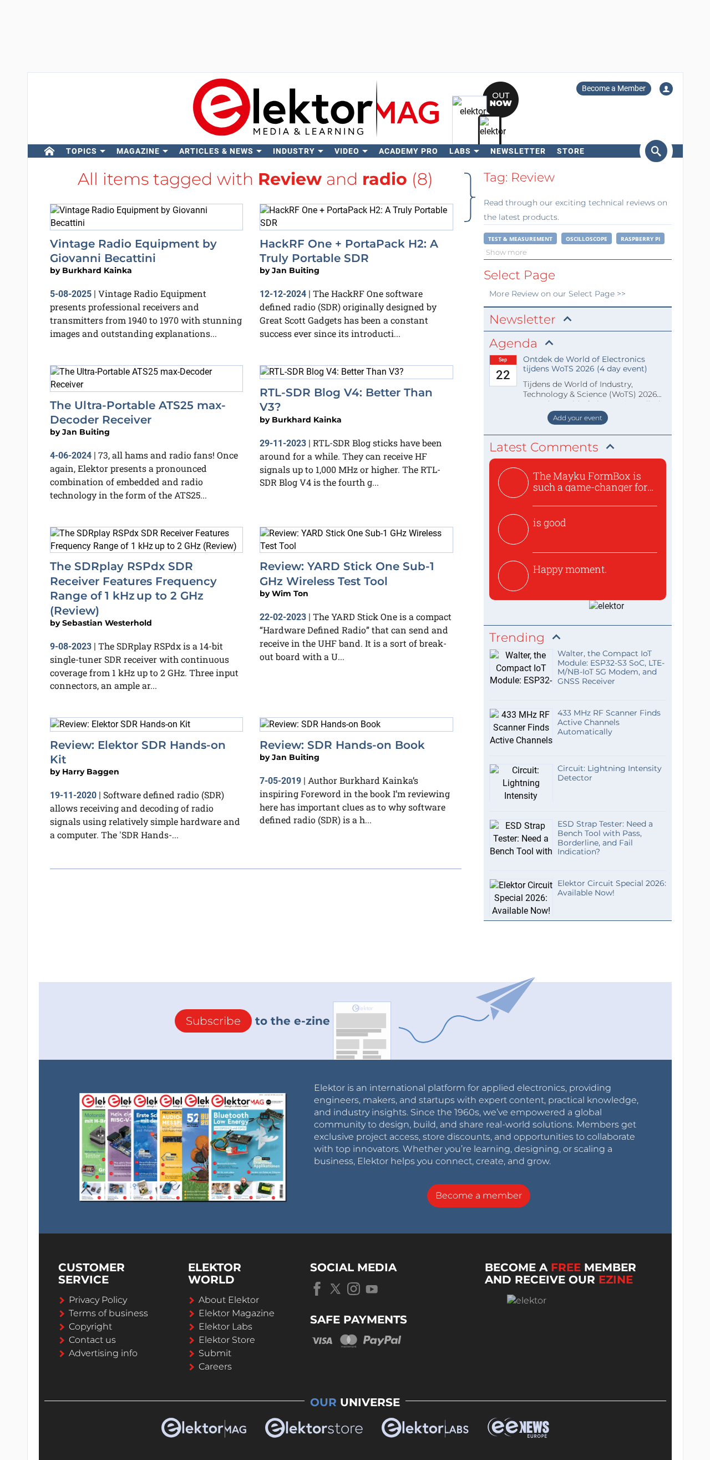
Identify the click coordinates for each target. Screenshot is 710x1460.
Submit (215, 1353)
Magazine (138, 151)
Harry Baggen (90, 772)
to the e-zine (258, 1021)
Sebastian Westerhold (107, 623)
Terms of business (108, 1313)
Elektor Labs (225, 1326)
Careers (215, 1366)
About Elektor (229, 1300)
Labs (460, 151)
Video (346, 151)
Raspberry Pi (640, 239)
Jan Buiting (296, 270)
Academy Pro (408, 151)
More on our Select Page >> (557, 294)
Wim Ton (290, 593)
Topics (81, 151)
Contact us (92, 1340)
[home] (49, 151)
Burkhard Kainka (97, 270)
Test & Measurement (520, 239)
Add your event (577, 418)
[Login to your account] (666, 88)
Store (571, 151)
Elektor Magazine (237, 1313)
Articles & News (216, 151)
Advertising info (103, 1353)
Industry (294, 151)
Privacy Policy (98, 1300)
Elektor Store (227, 1340)
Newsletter (518, 151)
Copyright (90, 1326)
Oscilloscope (586, 239)
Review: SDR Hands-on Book (342, 745)
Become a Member (614, 88)
